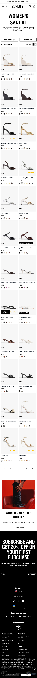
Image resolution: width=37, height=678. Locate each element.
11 (27, 468)
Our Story (21, 640)
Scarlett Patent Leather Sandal (9, 143)
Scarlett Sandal (23, 143)
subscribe (32, 574)
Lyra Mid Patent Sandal (25, 248)
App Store (12, 616)
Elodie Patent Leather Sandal (9, 282)
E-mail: (3, 574)
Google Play (27, 616)
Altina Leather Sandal (25, 421)
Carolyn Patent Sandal (7, 317)
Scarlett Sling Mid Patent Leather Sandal (9, 178)
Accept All (25, 675)
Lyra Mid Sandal (5, 213)
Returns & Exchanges (5, 648)
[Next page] (32, 468)
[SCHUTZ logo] (17, 6)
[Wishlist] (30, 6)
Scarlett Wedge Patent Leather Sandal (27, 74)
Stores (20, 643)
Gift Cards (5, 655)
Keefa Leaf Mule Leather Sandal (9, 351)
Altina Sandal (4, 455)
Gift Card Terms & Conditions (24, 654)
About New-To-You (24, 637)
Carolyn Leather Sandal (25, 317)
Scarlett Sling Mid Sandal (26, 178)
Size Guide (5, 643)
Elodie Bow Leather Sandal (26, 386)
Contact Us (5, 637)
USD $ (19, 591)
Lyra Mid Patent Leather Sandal (9, 248)
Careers (20, 646)
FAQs (3, 652)
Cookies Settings (8, 640)
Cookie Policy (22, 649)
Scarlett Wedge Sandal (7, 74)
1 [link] (4, 469)
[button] (6, 6)
